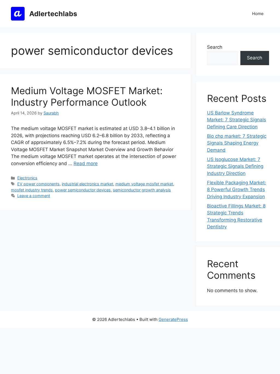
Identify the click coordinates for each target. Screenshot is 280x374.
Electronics (27, 178)
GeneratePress (173, 319)
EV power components (38, 184)
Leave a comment (33, 195)
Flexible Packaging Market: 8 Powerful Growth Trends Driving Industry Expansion (236, 189)
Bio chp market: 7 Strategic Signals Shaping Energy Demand (236, 143)
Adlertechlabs (53, 14)
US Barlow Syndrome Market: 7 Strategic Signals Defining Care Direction (236, 120)
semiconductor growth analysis (142, 190)
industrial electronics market (87, 184)
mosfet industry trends (32, 190)
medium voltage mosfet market (144, 184)
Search (214, 47)
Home (258, 13)
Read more (86, 163)
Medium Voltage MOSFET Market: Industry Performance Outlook (87, 96)
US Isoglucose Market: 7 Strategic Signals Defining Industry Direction (235, 166)
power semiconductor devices (83, 190)
